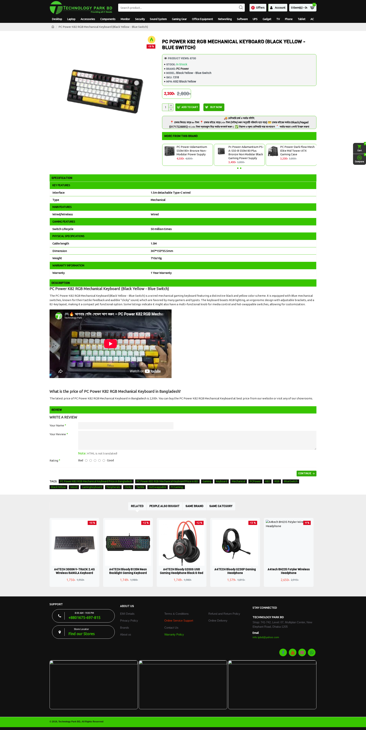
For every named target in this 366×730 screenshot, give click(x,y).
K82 (267, 481)
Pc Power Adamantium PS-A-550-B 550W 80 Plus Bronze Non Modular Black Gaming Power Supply (245, 152)
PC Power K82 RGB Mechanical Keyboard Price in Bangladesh (96, 481)
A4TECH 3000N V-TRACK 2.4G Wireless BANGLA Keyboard (74, 571)
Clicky (128, 487)
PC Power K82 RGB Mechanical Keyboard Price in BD (167, 481)
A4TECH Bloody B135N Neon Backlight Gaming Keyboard (128, 571)
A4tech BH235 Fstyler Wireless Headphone (289, 571)
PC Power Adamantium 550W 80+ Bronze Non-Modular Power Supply (192, 150)
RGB (276, 481)
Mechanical (238, 481)
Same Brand (194, 506)
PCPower (255, 481)
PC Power (182, 69)
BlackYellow (58, 487)
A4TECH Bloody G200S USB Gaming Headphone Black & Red (181, 571)
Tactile (140, 487)
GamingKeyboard (92, 487)
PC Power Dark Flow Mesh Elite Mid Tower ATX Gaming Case (297, 150)
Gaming (207, 481)
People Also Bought (164, 506)
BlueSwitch (291, 481)
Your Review (58, 434)
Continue (304, 473)
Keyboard (221, 481)
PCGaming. (177, 487)
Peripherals (113, 487)
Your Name (57, 425)
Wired (73, 487)
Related (137, 506)
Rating (54, 460)
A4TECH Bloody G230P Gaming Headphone (235, 571)
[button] (237, 168)
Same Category (220, 506)
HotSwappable (157, 487)
